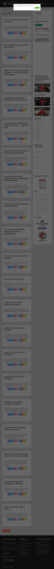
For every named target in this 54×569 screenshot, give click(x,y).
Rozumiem (37, 7)
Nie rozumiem (32, 7)
